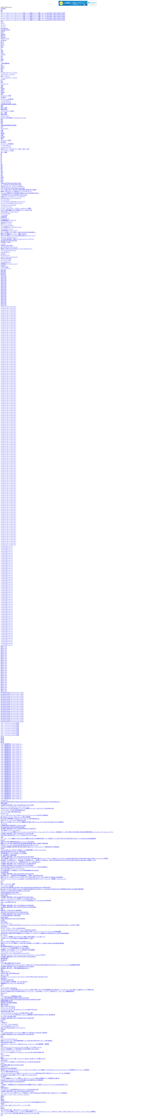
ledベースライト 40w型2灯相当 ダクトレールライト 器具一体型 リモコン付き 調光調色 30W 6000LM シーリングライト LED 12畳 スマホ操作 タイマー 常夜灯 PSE (47, 989)
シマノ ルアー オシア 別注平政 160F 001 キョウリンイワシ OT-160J (20, 1113)
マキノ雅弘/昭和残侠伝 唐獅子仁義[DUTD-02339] (15, 998)
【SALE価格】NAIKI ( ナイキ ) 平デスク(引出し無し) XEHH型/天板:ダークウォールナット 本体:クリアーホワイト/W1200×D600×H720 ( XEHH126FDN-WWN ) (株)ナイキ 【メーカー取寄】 (54, 858)
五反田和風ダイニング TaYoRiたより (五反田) (14, 853)
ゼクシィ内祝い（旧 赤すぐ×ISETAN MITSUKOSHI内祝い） (18, 232)
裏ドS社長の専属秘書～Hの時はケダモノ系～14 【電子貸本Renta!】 (20, 818)
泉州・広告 (4, 107)
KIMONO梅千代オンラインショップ (11, 894)
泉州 (2, 87)
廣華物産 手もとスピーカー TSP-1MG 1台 (12, 983)
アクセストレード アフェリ (9, 72)
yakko (2, 53)
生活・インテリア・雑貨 (8, 884)
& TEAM (3, 1019)
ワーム (3, 880)
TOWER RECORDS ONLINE (9, 240)
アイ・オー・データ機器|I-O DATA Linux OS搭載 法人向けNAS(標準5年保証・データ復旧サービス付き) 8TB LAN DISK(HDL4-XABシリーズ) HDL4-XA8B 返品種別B (48, 838)
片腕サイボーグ (5, 971)
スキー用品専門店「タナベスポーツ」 (12, 744)
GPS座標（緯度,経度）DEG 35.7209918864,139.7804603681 (17, 905)
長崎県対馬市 (4, 958)
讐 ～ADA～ (4, 935)
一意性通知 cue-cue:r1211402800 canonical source (14, 194)
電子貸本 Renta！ (6, 242)
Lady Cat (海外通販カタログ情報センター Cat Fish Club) (16, 210)
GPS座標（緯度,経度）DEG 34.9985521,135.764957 (15, 914)
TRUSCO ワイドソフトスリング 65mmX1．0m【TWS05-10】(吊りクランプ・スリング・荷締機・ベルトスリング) (33, 879)
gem (2, 56)
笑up (2, 65)
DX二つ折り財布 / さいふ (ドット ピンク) (12, 868)
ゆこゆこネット (5, 218)
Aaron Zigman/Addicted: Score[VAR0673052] (13, 1081)
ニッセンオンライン (6, 206)
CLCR (2, 1063)
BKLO (2, 1099)
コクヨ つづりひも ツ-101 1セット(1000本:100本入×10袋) (17, 1013)
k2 (1, 48)
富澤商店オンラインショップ (9, 263)
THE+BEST (4, 926)
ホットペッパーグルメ (7, 225)
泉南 (2, 94)
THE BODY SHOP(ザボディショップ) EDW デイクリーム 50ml (18, 835)
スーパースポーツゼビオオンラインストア (13, 201)
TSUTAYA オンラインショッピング (11, 198)
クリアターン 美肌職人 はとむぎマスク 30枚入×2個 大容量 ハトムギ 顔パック (23, 936)
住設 (2, 21)
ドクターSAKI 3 (5, 1055)
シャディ (3, 244)
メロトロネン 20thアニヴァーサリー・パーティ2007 (15, 1105)
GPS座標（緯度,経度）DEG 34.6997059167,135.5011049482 (17, 833)
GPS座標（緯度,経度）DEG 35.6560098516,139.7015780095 (17, 966)
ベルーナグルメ (5, 252)
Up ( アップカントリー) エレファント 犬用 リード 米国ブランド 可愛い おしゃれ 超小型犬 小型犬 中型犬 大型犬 (33, 13)
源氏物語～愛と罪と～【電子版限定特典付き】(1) (15, 968)
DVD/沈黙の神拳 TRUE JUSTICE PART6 (12, 1065)
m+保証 (3, 920)
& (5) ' (2, 1107)
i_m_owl (3, 54)
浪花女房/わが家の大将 (7, 1011)
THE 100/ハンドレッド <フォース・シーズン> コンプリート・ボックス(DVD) (23, 955)
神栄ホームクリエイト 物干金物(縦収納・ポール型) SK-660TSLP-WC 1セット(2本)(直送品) (26, 1040)
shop (2, 69)
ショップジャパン (6, 268)
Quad (2, 1057)
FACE (2, 961)
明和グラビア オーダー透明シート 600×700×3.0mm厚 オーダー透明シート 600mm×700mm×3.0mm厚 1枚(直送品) (32, 943)
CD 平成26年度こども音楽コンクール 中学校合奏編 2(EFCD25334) (20, 870)
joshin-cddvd (4, 921)
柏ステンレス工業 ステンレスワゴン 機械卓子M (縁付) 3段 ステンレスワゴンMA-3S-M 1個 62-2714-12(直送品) (32, 822)
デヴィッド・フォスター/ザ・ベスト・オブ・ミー (15, 806)
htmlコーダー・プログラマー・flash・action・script (15, 149)
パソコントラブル (6, 102)
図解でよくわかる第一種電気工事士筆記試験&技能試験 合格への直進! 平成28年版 (24, 843)
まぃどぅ (3, 26)
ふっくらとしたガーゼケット (9, 1039)
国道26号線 (4, 109)
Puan (2, 1054)
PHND (2, 1100)
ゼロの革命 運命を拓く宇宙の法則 (10, 915)
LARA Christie (4, 267)
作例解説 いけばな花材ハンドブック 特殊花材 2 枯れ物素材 (18, 949)
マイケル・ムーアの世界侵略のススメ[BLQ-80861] (15, 948)
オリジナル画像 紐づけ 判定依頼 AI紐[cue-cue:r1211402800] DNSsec (20, 193)
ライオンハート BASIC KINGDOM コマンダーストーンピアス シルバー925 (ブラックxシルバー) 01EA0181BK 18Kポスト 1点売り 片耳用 (40, 925)
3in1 (2, 940)
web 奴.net (3, 40)
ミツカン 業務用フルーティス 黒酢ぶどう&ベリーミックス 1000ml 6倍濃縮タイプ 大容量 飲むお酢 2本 (30, 1078)
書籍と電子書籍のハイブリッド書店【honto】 (14, 234)
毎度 (2, 106)
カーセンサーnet (5, 213)
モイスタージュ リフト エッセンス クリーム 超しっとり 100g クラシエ (21, 1047)
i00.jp (2, 68)
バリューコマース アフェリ (9, 77)
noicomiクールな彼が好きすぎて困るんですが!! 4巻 (15, 890)
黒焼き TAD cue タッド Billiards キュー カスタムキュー (16, 191)
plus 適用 (3, 1076)
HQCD (2, 1108)
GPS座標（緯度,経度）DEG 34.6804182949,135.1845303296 (17, 1034)
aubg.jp (2, 66)
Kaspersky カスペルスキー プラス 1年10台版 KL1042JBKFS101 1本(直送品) (22, 1080)
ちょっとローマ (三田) (7, 885)
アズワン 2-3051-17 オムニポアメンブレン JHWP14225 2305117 (18, 930)
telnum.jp (3, 34)
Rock (2, 1037)
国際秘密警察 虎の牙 (7, 1001)
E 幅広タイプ (4, 1066)
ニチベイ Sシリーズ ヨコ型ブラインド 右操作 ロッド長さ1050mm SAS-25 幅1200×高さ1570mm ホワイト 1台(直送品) (34, 1093)
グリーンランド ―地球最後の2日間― (11, 996)
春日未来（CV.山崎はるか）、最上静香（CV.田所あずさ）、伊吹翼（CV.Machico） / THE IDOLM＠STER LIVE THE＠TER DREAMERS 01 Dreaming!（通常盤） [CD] (48, 860)
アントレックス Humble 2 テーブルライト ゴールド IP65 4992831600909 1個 (22, 1052)
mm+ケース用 (4, 975)
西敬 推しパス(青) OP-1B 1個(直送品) (11, 910)
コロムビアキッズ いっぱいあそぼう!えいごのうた (15, 953)
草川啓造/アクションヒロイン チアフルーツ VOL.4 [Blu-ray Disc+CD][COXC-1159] (24, 976)
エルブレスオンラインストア (9, 257)
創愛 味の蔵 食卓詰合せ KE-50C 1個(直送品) (13, 851)
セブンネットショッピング (8, 205)
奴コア (3, 45)
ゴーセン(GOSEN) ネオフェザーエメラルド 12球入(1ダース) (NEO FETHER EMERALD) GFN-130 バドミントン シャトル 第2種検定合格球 (40, 965)
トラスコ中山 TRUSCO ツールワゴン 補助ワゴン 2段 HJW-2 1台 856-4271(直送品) (24, 1032)
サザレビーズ (4, 813)
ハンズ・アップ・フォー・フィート (11, 1050)
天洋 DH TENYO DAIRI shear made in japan (13, 188)
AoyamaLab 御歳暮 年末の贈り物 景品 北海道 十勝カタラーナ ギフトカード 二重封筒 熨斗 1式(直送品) (30, 846)
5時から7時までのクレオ (8, 1006)
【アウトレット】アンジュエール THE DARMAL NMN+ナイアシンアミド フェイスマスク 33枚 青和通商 (31, 931)
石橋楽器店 (4, 217)
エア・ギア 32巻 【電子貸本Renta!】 (11, 811)
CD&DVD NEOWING (7, 245)
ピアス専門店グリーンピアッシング (11, 227)
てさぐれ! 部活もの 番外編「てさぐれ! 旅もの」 (14, 981)
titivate (2, 736)
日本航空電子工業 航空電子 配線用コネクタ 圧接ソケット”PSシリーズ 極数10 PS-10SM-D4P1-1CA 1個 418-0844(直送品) (35, 933)
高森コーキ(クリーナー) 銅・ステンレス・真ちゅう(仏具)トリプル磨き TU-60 (23, 1058)
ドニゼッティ (4, 800)
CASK (2, 1086)
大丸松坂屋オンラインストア (9, 230)
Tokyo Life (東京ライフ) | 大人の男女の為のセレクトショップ (18, 235)
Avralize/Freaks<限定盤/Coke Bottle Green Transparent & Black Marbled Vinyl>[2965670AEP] (25, 887)
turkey (2, 59)
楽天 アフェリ (5, 76)
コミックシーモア (6, 260)
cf (1, 62)
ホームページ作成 (6, 95)
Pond (2, 1083)
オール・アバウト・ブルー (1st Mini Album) (13, 928)
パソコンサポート (6, 100)
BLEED (3, 945)
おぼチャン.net (5, 38)
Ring (2, 1036)
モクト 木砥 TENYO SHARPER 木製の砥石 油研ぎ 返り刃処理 (18, 189)
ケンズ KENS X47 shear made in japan (11, 184)
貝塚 (2, 90)
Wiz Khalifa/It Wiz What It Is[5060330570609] (13, 827)
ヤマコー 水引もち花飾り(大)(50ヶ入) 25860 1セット (15, 941)
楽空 (2, 970)
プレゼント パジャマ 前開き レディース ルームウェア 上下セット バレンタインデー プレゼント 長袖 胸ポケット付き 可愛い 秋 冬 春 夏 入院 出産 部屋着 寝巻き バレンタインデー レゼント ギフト (57, 832)
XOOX (3, 840)
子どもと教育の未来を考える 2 (9, 1071)
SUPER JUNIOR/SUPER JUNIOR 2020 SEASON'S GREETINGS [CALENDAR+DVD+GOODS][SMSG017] (30, 801)
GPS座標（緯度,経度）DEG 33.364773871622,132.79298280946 (18, 907)
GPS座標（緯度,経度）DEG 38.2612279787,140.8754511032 (17, 873)
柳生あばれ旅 (4, 1004)
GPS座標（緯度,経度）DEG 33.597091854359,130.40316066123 (18, 956)
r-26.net (3, 31)
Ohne (2, 837)
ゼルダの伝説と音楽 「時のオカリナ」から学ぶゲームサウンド (19, 1110)
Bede (2, 1097)
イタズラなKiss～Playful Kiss (9, 988)
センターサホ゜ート (6, 923)
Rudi (2, 1021)
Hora (2, 994)
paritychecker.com (5, 29)
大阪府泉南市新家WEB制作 (8, 104)
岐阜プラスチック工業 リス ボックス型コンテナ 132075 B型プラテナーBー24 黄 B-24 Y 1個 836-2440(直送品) (32, 877)
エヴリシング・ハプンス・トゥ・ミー (12, 951)
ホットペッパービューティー (9, 237)
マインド (3, 25)
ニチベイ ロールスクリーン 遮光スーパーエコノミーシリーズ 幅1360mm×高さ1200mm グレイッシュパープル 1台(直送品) (35, 1073)
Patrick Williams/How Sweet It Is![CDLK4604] (13, 918)
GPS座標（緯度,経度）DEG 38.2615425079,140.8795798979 (17, 856)
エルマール (4, 823)
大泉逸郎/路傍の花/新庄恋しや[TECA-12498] (13, 825)
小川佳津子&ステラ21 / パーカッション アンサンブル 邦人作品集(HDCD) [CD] (23, 1102)
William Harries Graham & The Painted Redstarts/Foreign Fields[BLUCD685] (21, 999)
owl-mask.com (4, 28)
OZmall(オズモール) (6, 222)
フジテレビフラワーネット (8, 250)
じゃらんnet (4, 215)
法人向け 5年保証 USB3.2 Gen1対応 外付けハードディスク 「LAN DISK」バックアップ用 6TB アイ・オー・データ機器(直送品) (37, 991)
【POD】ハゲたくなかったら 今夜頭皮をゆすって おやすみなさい (21, 862)
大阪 (2, 85)
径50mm (3, 1029)
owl (2, 57)
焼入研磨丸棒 (4, 872)
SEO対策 (3, 97)
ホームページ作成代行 (7, 99)
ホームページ (4, 83)
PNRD (2, 1096)
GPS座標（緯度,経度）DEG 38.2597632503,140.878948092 (17, 865)
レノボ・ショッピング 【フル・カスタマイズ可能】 (16, 208)
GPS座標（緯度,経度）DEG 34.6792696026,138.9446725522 (17, 1091)
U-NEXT (3, 265)
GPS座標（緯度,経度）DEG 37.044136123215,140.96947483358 (18, 863)
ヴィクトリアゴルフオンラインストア (12, 203)
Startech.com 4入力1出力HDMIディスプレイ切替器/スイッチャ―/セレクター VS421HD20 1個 (27, 808)
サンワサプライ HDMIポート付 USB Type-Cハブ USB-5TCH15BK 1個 (20, 1061)
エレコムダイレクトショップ (9, 247)
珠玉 (2, 47)
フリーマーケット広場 (7, 111)
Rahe (2, 1031)
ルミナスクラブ (5, 255)
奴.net (2, 43)
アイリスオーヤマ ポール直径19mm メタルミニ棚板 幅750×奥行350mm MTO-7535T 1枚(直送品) (28, 1014)
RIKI (2, 1045)
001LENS (3, 270)
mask (2, 60)
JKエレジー (4, 993)
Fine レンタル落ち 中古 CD (8, 902)
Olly (2, 1115)
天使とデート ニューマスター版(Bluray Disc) (13, 820)
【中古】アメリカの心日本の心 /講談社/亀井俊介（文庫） (17, 938)
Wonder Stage (4, 895)
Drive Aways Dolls (9, 1068)
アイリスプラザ (5, 200)
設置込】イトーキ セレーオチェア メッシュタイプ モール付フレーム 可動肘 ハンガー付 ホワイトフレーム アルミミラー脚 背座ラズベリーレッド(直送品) (45, 1069)
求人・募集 (4, 112)
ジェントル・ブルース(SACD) (9, 1024)
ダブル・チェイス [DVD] (8, 1008)
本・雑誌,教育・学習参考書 (8, 855)
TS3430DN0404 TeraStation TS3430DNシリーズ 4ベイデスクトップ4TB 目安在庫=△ (24, 867)
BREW (2, 1103)
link (2, 10)
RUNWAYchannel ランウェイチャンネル (12, 692)
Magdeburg (4, 978)
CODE (2, 848)
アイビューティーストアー (8, 306)
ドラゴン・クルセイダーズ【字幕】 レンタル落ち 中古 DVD (18, 898)
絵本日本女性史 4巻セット (8, 1042)
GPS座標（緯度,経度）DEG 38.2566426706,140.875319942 (17, 897)
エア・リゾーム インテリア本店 (10, 723)
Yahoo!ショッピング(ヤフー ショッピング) (13, 196)
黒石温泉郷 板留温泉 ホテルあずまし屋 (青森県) (14, 946)
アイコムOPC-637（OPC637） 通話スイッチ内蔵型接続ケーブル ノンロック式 (23, 850)
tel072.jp (3, 35)
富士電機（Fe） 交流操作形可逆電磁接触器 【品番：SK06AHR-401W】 (22, 875)
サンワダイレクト (6, 262)
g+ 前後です (4, 1022)
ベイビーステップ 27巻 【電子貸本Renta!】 (13, 810)
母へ (2, 882)
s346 (2, 50)
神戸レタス (4, 646)
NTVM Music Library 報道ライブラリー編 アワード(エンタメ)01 (19, 1075)
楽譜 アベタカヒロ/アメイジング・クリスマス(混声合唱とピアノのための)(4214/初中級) (26, 900)
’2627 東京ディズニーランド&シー (10, 830)
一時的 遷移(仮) (5, 63)
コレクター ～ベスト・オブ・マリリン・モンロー (15, 1094)
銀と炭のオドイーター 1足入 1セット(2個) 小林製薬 (15, 817)
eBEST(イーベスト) (6, 223)
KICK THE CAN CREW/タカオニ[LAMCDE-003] (14, 912)
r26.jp (2, 32)
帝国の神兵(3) (5, 1087)
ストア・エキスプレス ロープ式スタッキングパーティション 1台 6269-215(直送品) (24, 815)
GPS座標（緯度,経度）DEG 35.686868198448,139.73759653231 (18, 828)
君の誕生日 (4, 960)
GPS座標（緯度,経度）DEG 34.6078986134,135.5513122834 (17, 805)
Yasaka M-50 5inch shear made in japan (11, 183)
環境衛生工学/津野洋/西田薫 (9, 1002)
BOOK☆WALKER (6, 258)
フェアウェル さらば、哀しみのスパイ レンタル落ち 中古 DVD (19, 1009)
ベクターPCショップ (7, 228)
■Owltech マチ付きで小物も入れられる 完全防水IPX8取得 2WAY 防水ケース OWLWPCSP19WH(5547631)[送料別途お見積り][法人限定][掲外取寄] (42, 889)
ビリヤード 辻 (5, 116)
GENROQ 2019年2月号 (7, 980)
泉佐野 (3, 92)
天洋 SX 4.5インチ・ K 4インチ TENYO (12, 186)
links (2, 119)
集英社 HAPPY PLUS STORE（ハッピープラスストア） (17, 248)
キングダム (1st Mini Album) (8, 1016)
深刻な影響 (4, 803)
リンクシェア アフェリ (8, 74)
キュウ (3, 23)
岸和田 (3, 89)
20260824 (3, 8)
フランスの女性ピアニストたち (10, 1026)
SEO (2, 82)
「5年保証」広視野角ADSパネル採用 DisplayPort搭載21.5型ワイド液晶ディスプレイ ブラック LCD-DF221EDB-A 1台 (34, 1084)
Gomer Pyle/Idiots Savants (10, 892)
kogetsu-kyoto (4, 917)
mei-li (2, 985)
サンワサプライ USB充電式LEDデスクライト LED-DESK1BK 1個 (19, 1089)
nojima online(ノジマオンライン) (10, 211)
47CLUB (3, 253)
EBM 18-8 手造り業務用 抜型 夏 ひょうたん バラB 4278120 (17, 841)
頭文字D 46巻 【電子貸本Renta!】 (10, 973)
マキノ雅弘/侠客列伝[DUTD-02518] (11, 963)
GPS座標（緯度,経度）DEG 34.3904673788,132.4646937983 (17, 1018)
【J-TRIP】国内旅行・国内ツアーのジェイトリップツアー (17, 239)
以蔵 (2, 908)
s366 (2, 51)
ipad (2, 903)
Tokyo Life (3, 276)
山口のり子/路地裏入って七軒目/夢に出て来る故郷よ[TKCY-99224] (20, 1049)
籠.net (2, 42)
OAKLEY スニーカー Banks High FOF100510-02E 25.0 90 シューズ (19, 845)
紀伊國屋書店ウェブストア (8, 220)
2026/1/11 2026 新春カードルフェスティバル (13, 117)
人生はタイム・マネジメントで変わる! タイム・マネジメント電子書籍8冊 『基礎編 (25, 1044)
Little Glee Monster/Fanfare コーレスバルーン (13, 1027)
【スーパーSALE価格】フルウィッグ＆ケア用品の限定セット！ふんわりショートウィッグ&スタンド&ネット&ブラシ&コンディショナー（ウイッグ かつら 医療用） (48, 1111)
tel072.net (3, 37)
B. (1, 986)
